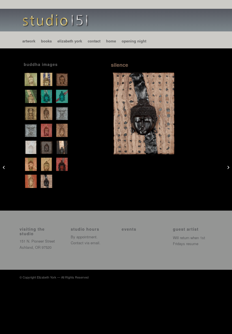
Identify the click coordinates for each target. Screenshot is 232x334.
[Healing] (31, 111)
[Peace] (31, 145)
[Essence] (62, 77)
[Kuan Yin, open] (31, 128)
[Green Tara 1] (47, 94)
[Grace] (31, 94)
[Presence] (31, 162)
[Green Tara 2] (62, 94)
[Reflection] (31, 179)
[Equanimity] (47, 77)
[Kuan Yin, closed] (62, 111)
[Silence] (47, 179)
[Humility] (47, 111)
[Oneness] (62, 128)
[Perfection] (47, 145)
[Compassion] (31, 77)
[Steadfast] (4, 167)
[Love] (47, 128)
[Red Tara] (62, 162)
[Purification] (47, 162)
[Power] (62, 145)
